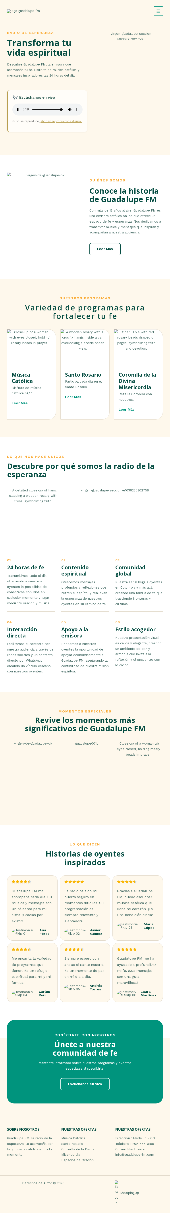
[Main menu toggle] (158, 11)
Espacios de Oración (77, 1160)
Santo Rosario (72, 1144)
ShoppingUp (129, 1193)
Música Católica (73, 1138)
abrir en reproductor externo (61, 121)
